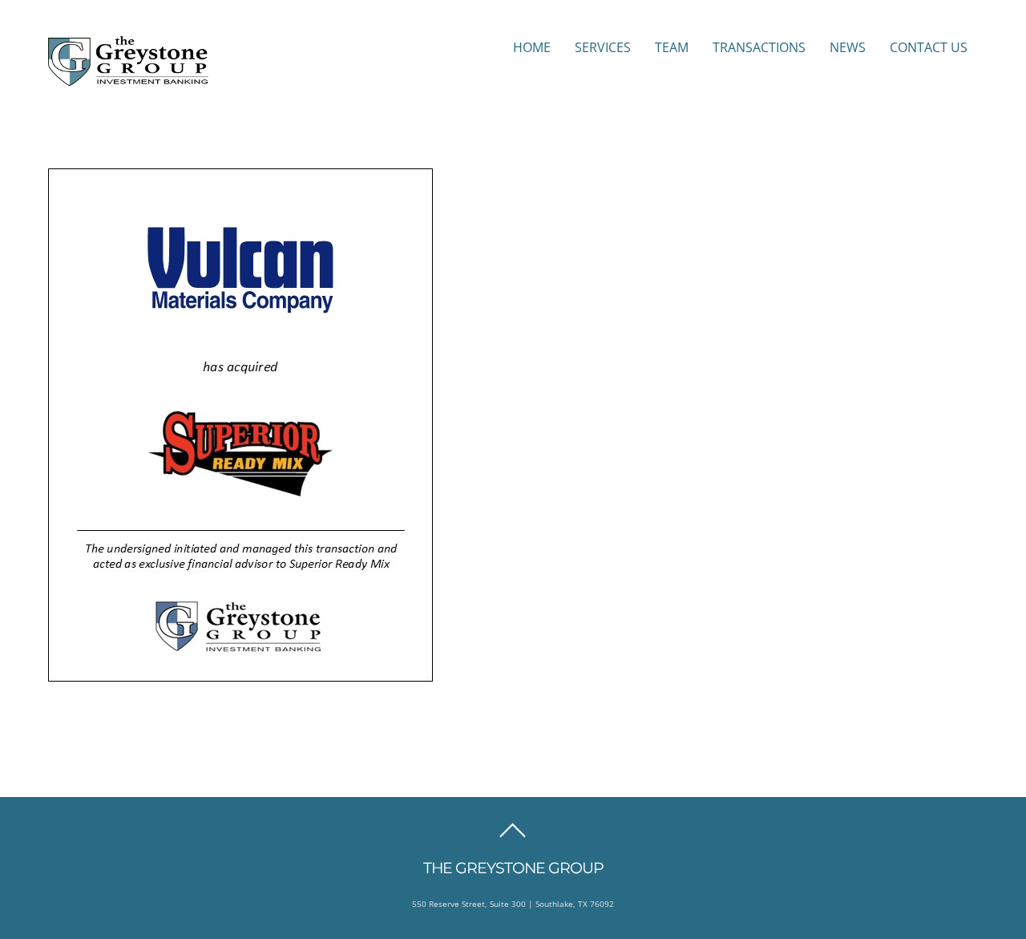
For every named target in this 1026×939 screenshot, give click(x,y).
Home (532, 47)
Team (672, 47)
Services (603, 47)
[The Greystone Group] (128, 77)
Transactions (759, 47)
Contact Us (928, 47)
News (848, 47)
